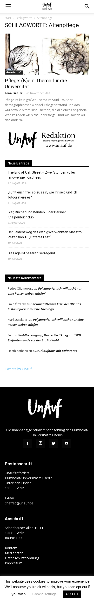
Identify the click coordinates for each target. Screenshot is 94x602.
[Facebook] (27, 443)
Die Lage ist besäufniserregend (31, 253)
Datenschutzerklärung (22, 558)
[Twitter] (53, 443)
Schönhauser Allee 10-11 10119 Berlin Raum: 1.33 (24, 533)
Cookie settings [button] (44, 594)
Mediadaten (14, 553)
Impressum (13, 563)
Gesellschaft (13, 72)
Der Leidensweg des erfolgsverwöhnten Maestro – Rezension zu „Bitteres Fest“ (46, 234)
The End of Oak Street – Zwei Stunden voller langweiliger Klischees (41, 174)
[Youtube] (66, 443)
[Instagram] (40, 443)
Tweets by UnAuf (18, 369)
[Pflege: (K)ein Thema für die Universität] (47, 54)
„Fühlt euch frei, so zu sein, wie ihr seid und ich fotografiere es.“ (42, 194)
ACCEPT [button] (72, 594)
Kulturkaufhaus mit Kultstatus (55, 351)
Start (8, 18)
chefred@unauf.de (19, 503)
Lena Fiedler (13, 93)
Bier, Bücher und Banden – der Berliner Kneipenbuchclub (37, 214)
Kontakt (11, 548)
